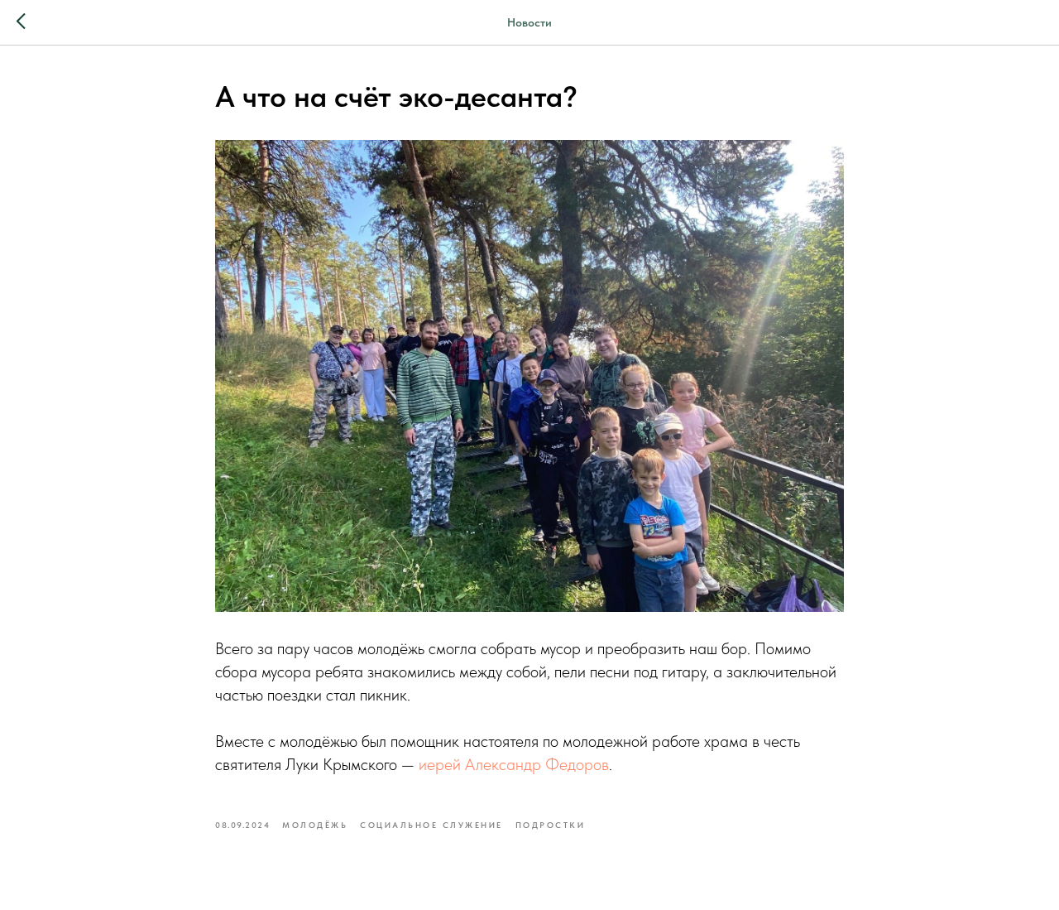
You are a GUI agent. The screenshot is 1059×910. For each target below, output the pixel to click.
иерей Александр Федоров (514, 764)
